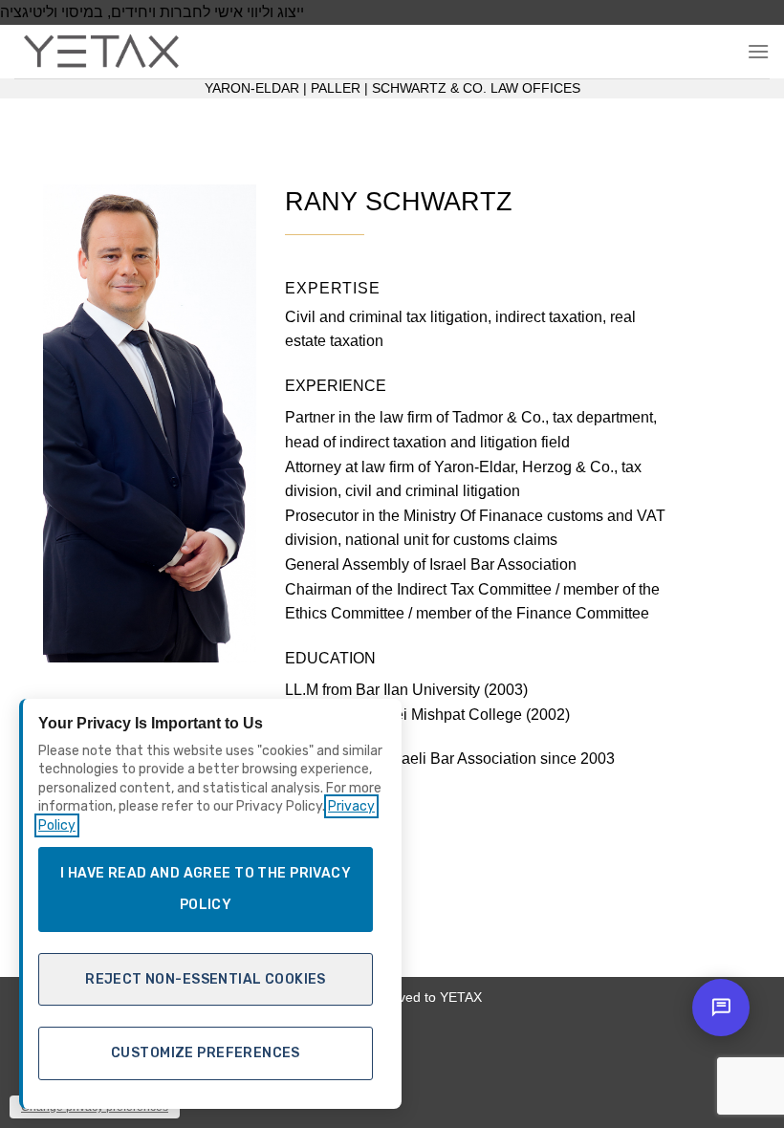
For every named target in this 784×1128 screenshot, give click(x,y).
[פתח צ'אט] (721, 1007)
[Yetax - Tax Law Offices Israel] (110, 51)
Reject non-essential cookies (205, 979)
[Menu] (758, 51)
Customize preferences (205, 1053)
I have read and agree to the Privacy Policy (205, 889)
